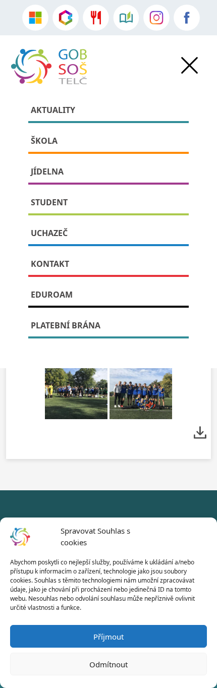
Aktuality (53, 110)
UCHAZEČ (49, 233)
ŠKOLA (44, 140)
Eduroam (52, 294)
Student (49, 202)
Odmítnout (108, 664)
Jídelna (47, 171)
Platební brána (65, 325)
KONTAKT (50, 263)
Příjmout (108, 637)
